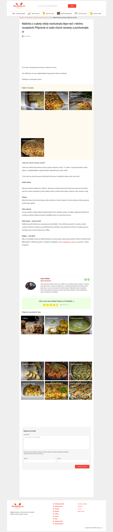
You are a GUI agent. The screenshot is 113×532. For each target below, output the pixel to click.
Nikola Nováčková (46, 281)
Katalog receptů (20, 13)
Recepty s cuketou (47, 17)
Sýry (56, 519)
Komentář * (26, 434)
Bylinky (57, 511)
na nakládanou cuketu (68, 242)
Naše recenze (35, 13)
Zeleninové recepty (37, 17)
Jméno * (26, 458)
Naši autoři (81, 511)
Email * (59, 458)
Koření (56, 514)
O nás (79, 509)
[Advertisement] (56, 50)
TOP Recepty (29, 17)
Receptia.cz (22, 17)
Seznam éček (97, 13)
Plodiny (57, 509)
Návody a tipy (50, 13)
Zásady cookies (82, 504)
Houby (57, 516)
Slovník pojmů (83, 13)
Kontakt (80, 506)
